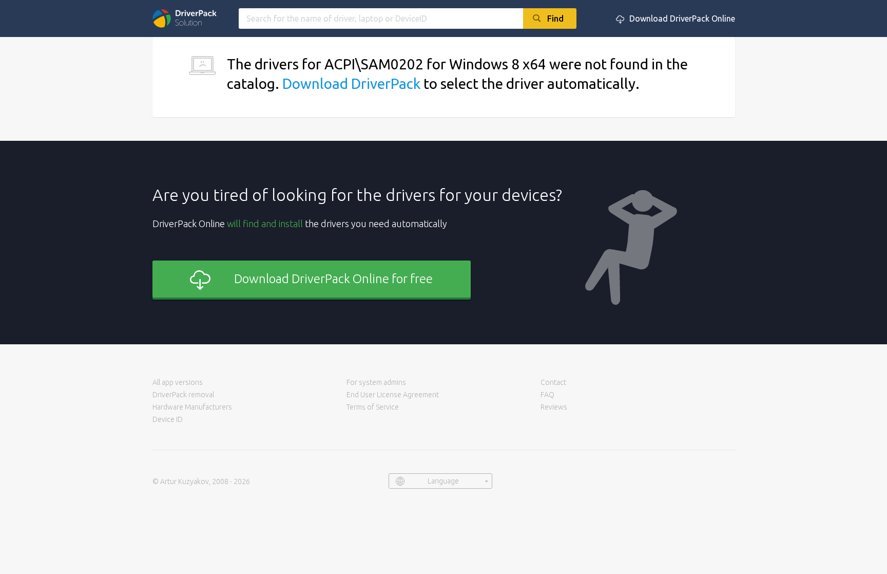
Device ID (167, 419)
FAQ (547, 395)
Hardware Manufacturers (192, 407)
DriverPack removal (183, 395)
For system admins (376, 382)
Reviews (554, 407)
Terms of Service (372, 407)
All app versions (177, 382)
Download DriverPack (351, 83)
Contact (553, 382)
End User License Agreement (392, 395)
